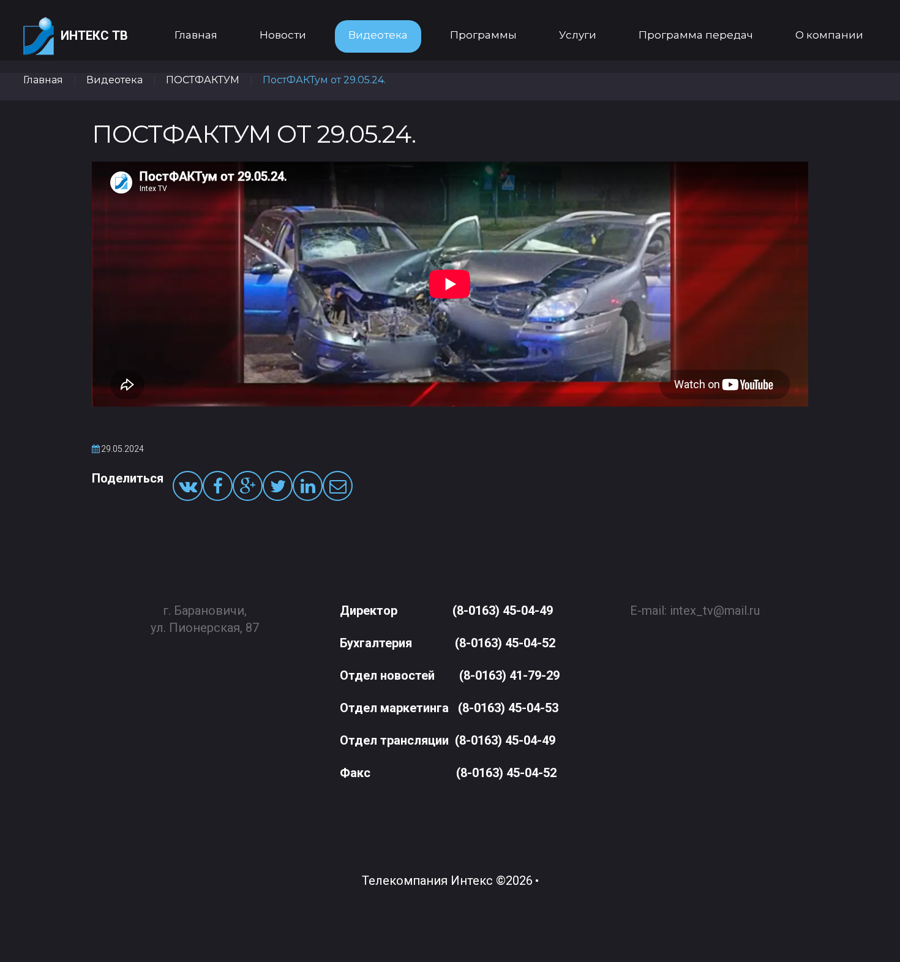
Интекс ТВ (94, 35)
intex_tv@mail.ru (715, 610)
